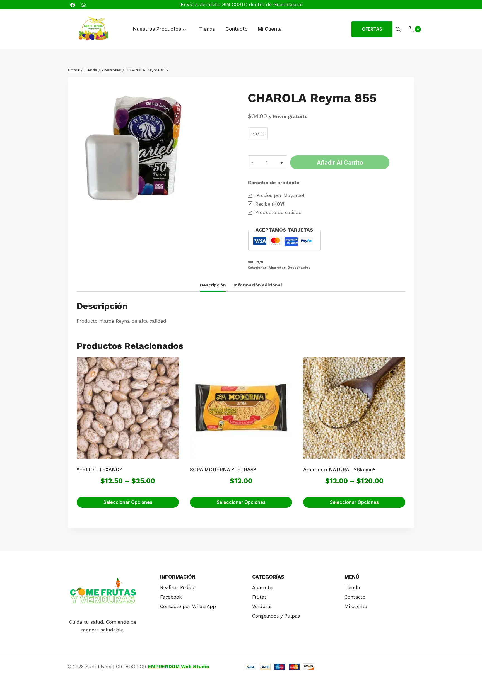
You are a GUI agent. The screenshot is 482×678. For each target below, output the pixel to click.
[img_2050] (140, 147)
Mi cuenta (355, 606)
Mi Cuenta (270, 29)
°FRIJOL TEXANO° (99, 469)
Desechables (299, 267)
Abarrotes (277, 267)
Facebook (171, 597)
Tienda (207, 29)
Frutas (259, 597)
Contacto (236, 29)
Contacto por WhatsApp (188, 606)
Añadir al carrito (340, 162)
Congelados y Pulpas (276, 616)
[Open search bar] (398, 29)
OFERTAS (372, 29)
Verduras (262, 606)
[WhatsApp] (83, 4)
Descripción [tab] (213, 285)
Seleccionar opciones (127, 502)
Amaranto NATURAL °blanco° (339, 469)
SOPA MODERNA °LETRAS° (223, 469)
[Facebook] (72, 4)
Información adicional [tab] (257, 285)
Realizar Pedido (178, 587)
